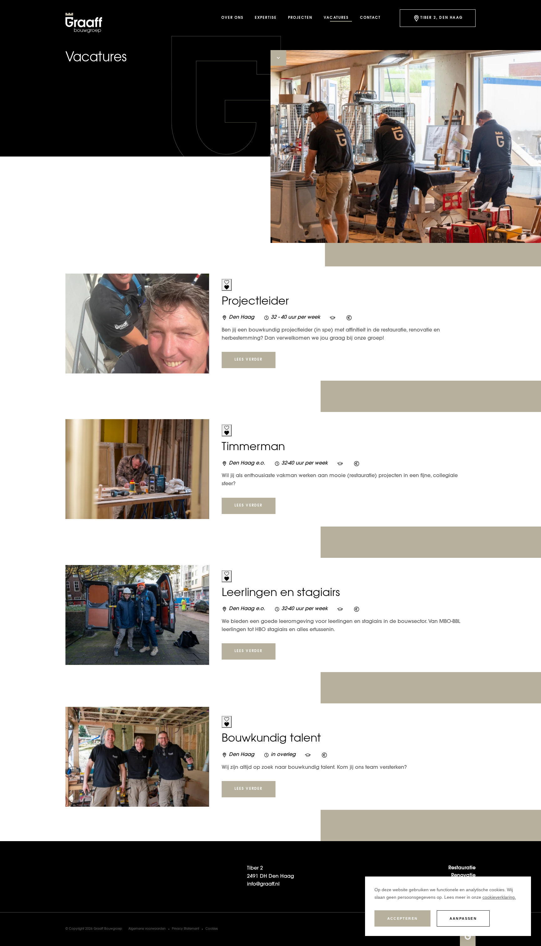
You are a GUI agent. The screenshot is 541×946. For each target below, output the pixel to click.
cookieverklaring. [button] (499, 897)
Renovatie (463, 876)
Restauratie (462, 868)
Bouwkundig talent (271, 739)
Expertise (266, 18)
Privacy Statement (185, 929)
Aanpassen (463, 918)
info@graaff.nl (263, 884)
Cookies (211, 929)
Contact (370, 18)
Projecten (300, 18)
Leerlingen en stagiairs (281, 593)
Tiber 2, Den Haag (441, 18)
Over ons (232, 18)
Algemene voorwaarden (147, 929)
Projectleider (255, 302)
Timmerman (253, 447)
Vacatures (336, 18)
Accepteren (402, 918)
